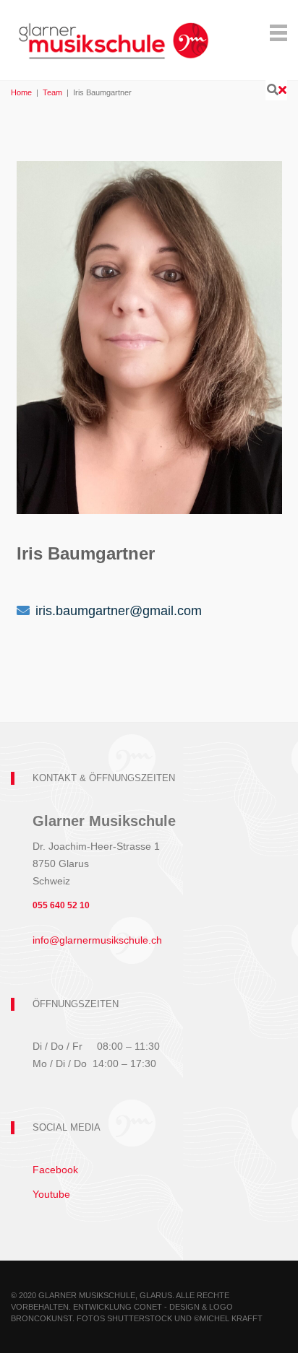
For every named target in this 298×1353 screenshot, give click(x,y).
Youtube (51, 1194)
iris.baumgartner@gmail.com (118, 611)
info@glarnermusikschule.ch (97, 940)
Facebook (55, 1169)
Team (52, 92)
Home (21, 92)
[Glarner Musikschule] (113, 31)
